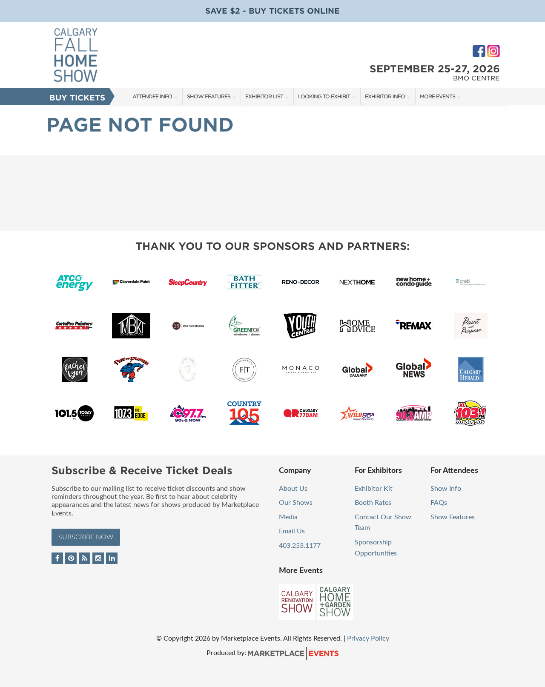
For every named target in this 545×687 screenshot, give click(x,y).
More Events (437, 96)
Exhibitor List (264, 96)
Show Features (208, 96)
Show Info (445, 488)
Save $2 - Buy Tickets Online (272, 10)
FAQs (438, 502)
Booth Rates (373, 502)
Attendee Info (152, 96)
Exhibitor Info (385, 96)
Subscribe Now (85, 537)
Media (288, 517)
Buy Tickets (77, 97)
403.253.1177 (300, 545)
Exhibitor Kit (374, 488)
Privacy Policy (368, 638)
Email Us (292, 531)
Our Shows (296, 502)
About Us (293, 488)
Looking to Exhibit (324, 96)
